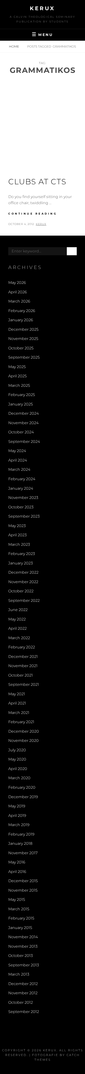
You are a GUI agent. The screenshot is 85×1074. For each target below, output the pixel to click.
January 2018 (20, 843)
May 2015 (16, 899)
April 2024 (17, 460)
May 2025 (17, 367)
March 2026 (19, 301)
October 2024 (21, 432)
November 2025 (23, 338)
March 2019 (19, 825)
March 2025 (19, 385)
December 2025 (23, 329)
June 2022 (18, 609)
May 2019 (16, 806)
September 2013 (23, 965)
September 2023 (24, 516)
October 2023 (21, 507)
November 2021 (23, 666)
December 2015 (23, 881)
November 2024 (23, 423)
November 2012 (23, 993)
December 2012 (23, 984)
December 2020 (23, 731)
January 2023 (20, 563)
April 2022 (17, 628)
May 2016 (16, 862)
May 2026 (17, 282)
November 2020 (23, 740)
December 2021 (23, 656)
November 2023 (23, 497)
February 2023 (21, 553)
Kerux (42, 8)
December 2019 (23, 797)
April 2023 (17, 535)
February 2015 (21, 918)
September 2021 (23, 684)
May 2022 (17, 619)
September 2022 (24, 600)
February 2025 (21, 394)
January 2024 (20, 488)
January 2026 (20, 320)
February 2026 (21, 310)
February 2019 (21, 834)
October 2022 (21, 591)
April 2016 (17, 871)
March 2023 (19, 544)
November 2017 (23, 853)
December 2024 (23, 413)
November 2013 (23, 946)
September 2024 (24, 441)
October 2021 (20, 675)
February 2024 (21, 479)
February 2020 (21, 787)
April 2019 (17, 815)
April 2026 (17, 292)
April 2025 (17, 376)
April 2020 (17, 768)
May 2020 (17, 759)
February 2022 (21, 647)
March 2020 (19, 778)
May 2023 (17, 526)
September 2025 (24, 357)
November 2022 (23, 582)
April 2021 (17, 703)
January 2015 (20, 927)
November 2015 (23, 890)
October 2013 (20, 955)
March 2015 (18, 909)
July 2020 (17, 750)
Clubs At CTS (37, 181)
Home (14, 46)
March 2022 (19, 638)
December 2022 (23, 572)
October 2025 (21, 348)
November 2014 (23, 937)
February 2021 (21, 722)
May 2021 (16, 694)
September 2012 (23, 1011)
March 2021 (18, 712)
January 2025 (20, 404)
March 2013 (18, 974)
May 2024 (17, 451)
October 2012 (20, 1002)
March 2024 (19, 469)
